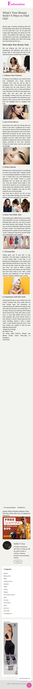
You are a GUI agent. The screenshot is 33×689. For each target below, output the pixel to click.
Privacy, (21, 683)
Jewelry (6, 589)
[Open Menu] (3, 4)
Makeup (21, 511)
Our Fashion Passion (9, 594)
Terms (24, 683)
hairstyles (15, 189)
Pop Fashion (7, 602)
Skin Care (17, 513)
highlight (12, 101)
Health (5, 586)
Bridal (10, 511)
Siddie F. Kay (9, 331)
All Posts (18, 561)
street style (6, 610)
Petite (27, 511)
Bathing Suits (7, 576)
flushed (28, 99)
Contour (13, 95)
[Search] (30, 4)
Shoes (11, 513)
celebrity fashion (8, 581)
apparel (5, 511)
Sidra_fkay (23, 335)
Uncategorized (25, 513)
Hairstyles (15, 511)
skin (23, 255)
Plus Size (6, 513)
